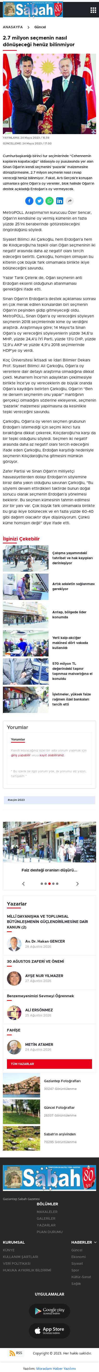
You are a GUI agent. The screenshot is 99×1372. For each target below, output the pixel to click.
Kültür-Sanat (81, 1277)
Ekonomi (78, 1257)
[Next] (76, 882)
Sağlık (76, 1284)
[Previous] (22, 882)
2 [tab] (45, 883)
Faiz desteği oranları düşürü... (49, 870)
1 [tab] (42, 883)
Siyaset (77, 1263)
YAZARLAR (46, 1225)
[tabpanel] (49, 856)
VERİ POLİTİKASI (17, 1263)
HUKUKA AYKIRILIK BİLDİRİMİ (27, 1270)
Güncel (40, 27)
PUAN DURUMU (49, 1232)
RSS (18, 1352)
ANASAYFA (13, 27)
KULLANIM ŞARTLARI (20, 1257)
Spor (75, 1270)
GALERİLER (46, 1218)
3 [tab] (49, 883)
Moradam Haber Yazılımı (56, 1368)
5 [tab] (57, 883)
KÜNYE (9, 1250)
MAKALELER (47, 1212)
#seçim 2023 (16, 800)
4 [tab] (53, 883)
